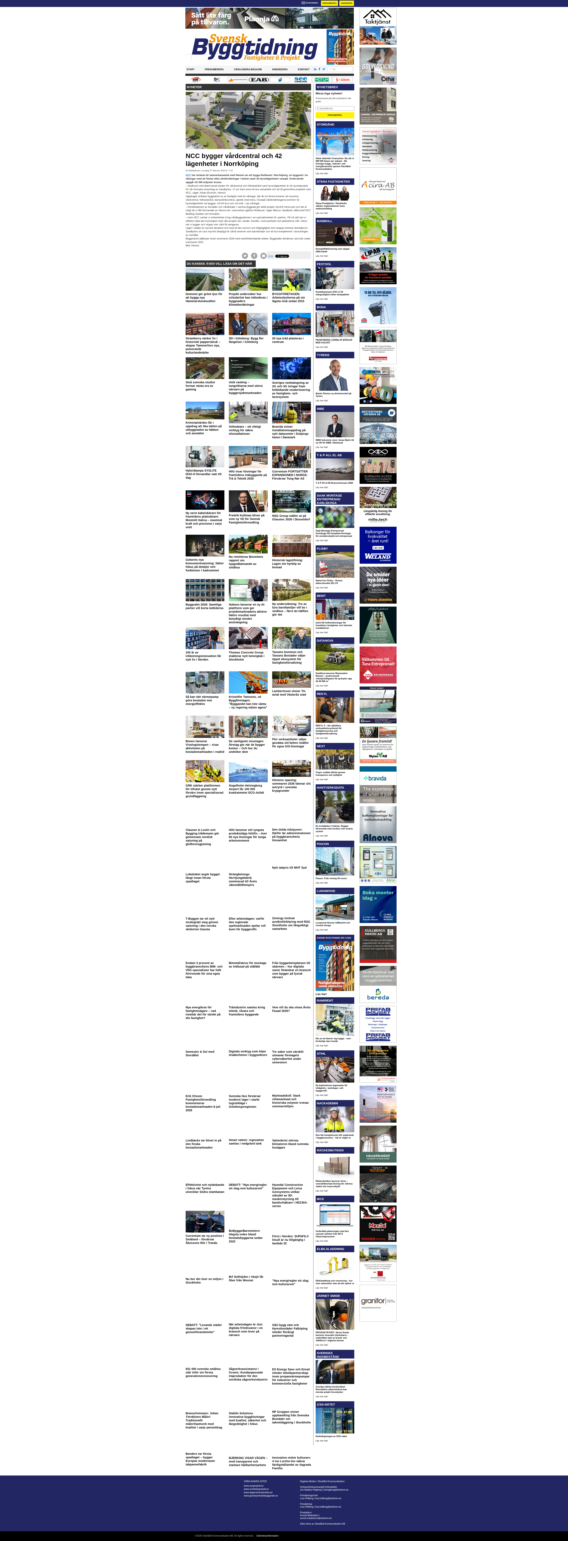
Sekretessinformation (267, 1535)
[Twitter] (245, 255)
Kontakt (304, 69)
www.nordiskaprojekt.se (256, 1489)
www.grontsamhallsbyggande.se (261, 1495)
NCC (188, 175)
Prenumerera (329, 3)
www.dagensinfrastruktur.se (258, 1492)
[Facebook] (254, 255)
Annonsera (346, 3)
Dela (270, 256)
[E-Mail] (263, 255)
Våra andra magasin (248, 69)
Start (191, 69)
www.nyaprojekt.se (254, 1486)
